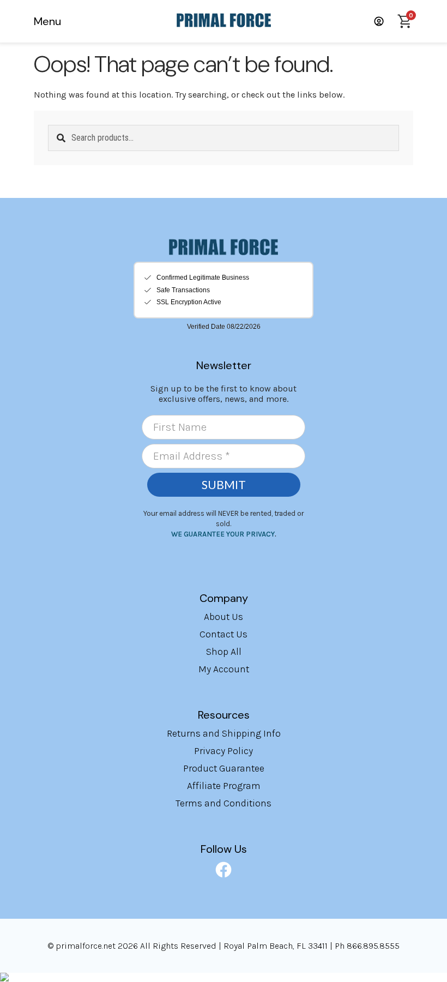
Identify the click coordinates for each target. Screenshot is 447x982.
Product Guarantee (223, 768)
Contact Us (223, 634)
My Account (223, 669)
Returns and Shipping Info (224, 733)
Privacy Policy (223, 751)
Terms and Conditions (223, 803)
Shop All (223, 652)
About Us (223, 617)
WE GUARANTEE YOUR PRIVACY (223, 534)
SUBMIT (224, 485)
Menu (47, 21)
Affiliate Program (224, 786)
